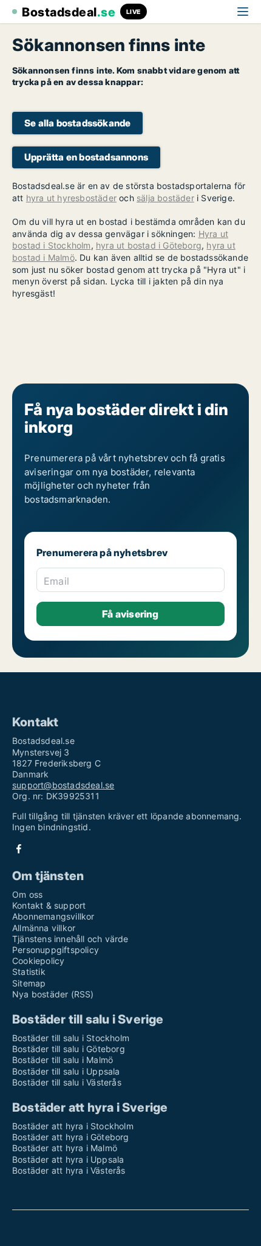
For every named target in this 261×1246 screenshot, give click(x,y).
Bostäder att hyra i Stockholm (73, 1126)
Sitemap (29, 983)
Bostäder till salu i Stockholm (70, 1038)
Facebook (18, 848)
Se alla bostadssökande (77, 123)
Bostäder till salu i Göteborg (68, 1049)
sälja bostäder (165, 198)
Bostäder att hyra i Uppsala (68, 1159)
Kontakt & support (49, 905)
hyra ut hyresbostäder (71, 198)
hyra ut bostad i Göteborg (149, 245)
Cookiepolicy (38, 960)
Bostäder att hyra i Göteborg (70, 1137)
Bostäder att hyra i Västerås (69, 1170)
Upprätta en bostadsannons (86, 157)
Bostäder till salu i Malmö (62, 1060)
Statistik (29, 971)
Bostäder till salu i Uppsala (66, 1071)
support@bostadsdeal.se (63, 785)
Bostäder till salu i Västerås (66, 1082)
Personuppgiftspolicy (55, 950)
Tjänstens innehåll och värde (70, 939)
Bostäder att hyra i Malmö (64, 1148)
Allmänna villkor (43, 928)
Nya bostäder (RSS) (53, 994)
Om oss (27, 894)
